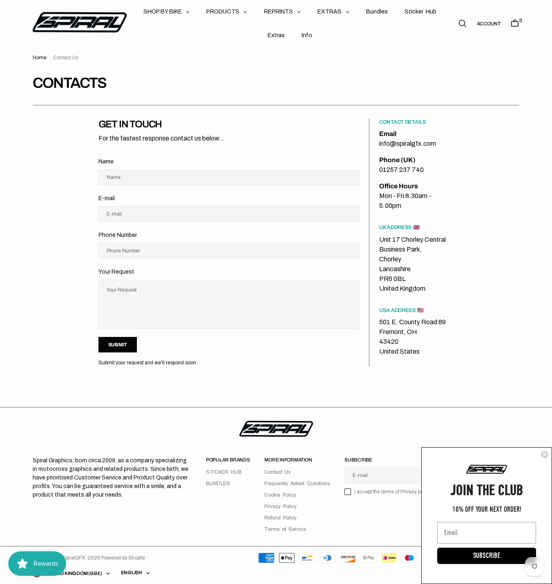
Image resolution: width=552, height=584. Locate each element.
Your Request (116, 272)
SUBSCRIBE (486, 555)
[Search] (462, 23)
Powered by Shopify (123, 558)
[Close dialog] (545, 454)
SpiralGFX (73, 558)
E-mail (106, 198)
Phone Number (117, 235)
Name (106, 161)
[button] (489, 23)
